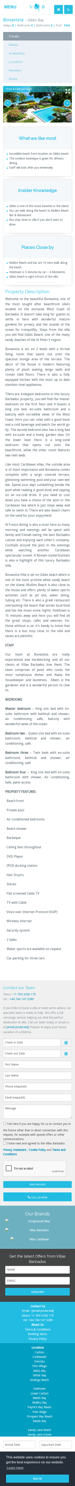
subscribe (37, 1292)
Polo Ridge (39, 1412)
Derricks (39, 1361)
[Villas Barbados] (37, 1230)
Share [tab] (13, 79)
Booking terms (37, 1334)
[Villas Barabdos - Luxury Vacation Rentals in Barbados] (37, 7)
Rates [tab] (13, 45)
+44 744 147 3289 (22, 999)
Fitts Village (39, 1366)
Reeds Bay (39, 1421)
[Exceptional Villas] (37, 1221)
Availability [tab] (17, 53)
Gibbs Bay (39, 1370)
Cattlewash (39, 1356)
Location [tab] (15, 62)
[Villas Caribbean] (37, 1239)
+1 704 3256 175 (24, 994)
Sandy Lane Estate (39, 1434)
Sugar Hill (39, 1448)
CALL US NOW (38, 1197)
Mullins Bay (39, 1402)
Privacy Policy (38, 1338)
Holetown (39, 1388)
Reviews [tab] (15, 70)
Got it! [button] (37, 1478)
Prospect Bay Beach (39, 1416)
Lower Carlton (40, 1393)
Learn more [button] (15, 1468)
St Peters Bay (39, 1443)
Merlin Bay (39, 1398)
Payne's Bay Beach (39, 1407)
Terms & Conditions (37, 1329)
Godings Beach (39, 1380)
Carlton (39, 1352)
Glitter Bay (39, 1375)
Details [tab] (14, 36)
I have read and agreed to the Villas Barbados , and (34, 1149)
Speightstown (39, 1439)
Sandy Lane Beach (39, 1430)
